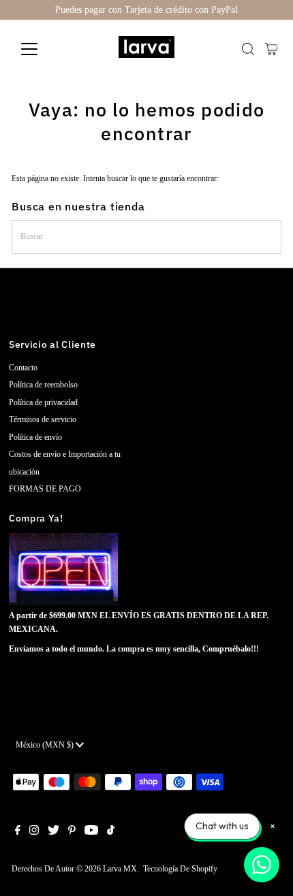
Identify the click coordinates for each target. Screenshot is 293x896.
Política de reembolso (43, 384)
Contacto (23, 367)
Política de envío (35, 437)
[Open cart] (271, 49)
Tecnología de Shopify (180, 869)
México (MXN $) (46, 745)
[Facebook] (18, 832)
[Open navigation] (44, 49)
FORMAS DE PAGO (45, 489)
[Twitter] (53, 832)
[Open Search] (248, 49)
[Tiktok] (111, 832)
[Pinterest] (72, 832)
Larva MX (120, 869)
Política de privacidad (43, 402)
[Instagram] (34, 832)
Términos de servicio (42, 419)
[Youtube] (91, 832)
